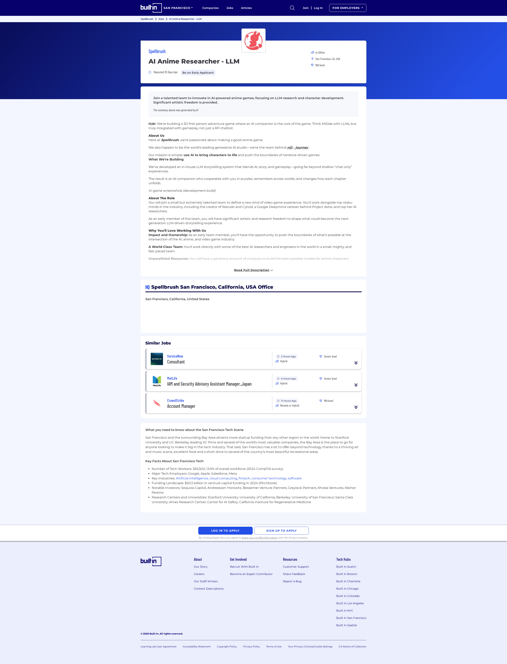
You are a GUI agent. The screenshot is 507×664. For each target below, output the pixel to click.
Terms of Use (274, 646)
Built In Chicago (347, 588)
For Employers (347, 8)
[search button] (292, 8)
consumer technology (269, 478)
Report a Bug (292, 581)
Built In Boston (346, 574)
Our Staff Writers (206, 581)
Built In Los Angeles (350, 603)
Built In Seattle (346, 625)
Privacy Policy (251, 646)
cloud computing (223, 478)
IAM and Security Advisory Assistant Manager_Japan (209, 384)
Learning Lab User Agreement (158, 646)
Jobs (230, 8)
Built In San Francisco (351, 618)
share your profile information (259, 537)
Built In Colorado (348, 596)
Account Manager (181, 406)
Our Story (201, 566)
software (295, 478)
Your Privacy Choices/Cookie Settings (310, 646)
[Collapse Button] (356, 363)
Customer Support (296, 566)
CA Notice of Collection (352, 646)
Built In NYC (344, 610)
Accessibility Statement (197, 646)
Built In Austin (346, 566)
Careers (199, 574)
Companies (210, 8)
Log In (318, 8)
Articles (246, 8)
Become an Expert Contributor (251, 574)
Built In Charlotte (348, 581)
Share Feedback (294, 574)
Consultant (176, 361)
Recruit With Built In (244, 566)
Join (306, 8)
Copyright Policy (227, 646)
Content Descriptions (209, 588)
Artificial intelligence (192, 478)
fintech (244, 478)
